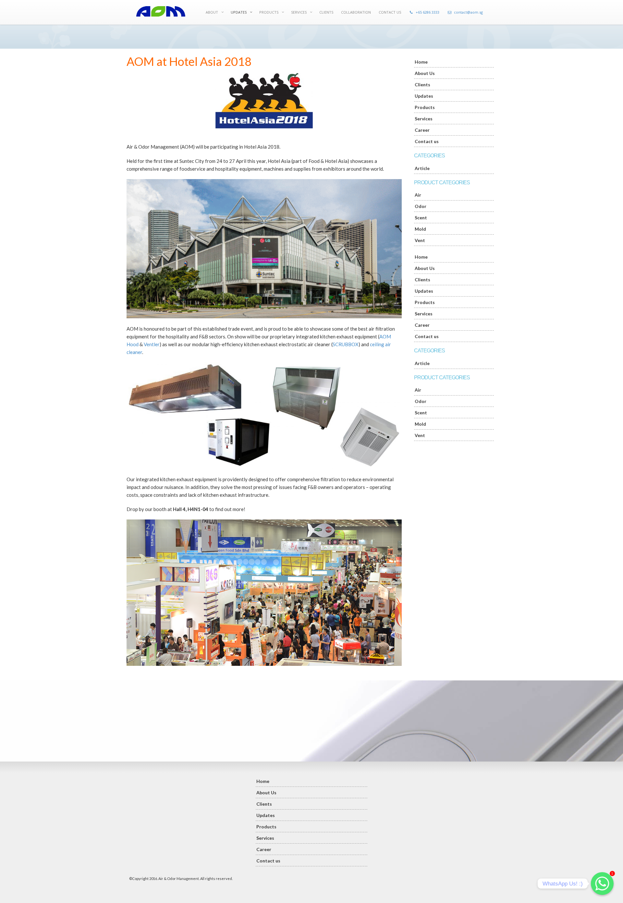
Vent (420, 240)
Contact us (427, 141)
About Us (425, 73)
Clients (422, 84)
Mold (420, 229)
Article (422, 168)
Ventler (152, 344)
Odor (420, 206)
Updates (424, 96)
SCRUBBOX (346, 344)
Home (421, 62)
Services (424, 118)
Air (418, 195)
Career (422, 130)
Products (425, 107)
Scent (421, 217)
